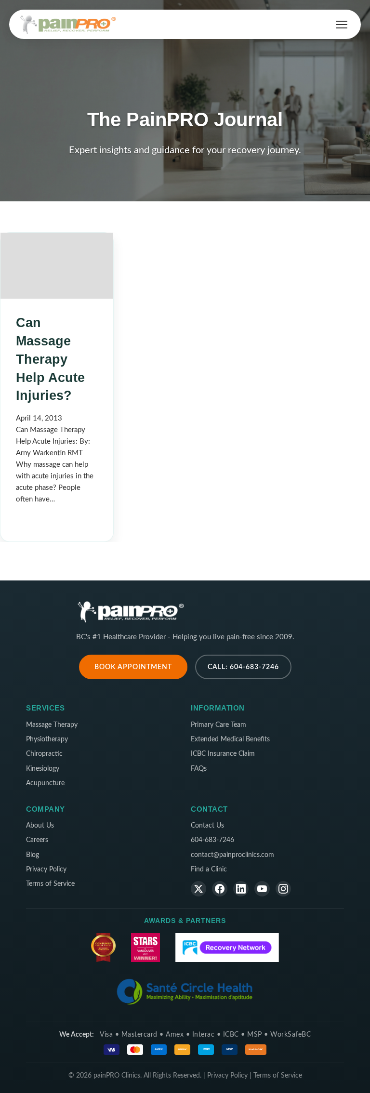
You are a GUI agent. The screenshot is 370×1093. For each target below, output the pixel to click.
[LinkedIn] (241, 888)
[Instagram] (283, 888)
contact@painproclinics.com (232, 855)
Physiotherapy (47, 739)
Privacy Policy (46, 869)
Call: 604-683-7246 (243, 667)
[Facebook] (219, 888)
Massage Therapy (52, 725)
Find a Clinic (209, 869)
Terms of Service (50, 884)
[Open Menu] (341, 24)
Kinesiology (42, 768)
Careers (37, 840)
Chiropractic (44, 754)
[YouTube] (262, 888)
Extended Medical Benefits (230, 739)
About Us (40, 825)
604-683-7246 (212, 840)
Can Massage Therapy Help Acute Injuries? (50, 359)
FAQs (199, 768)
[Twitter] (198, 888)
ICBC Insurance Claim (223, 754)
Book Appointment (133, 667)
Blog (32, 855)
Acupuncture (45, 783)
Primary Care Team (218, 725)
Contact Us (207, 825)
